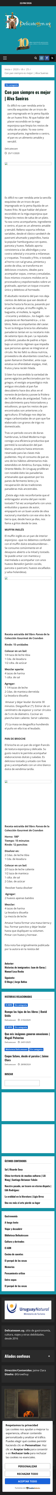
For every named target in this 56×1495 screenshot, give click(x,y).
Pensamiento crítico (15, 1273)
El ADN (9, 1005)
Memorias (9, 1267)
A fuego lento (11, 1222)
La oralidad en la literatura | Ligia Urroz (24, 1196)
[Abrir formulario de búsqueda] (36, 58)
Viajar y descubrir (13, 1229)
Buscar (9, 1074)
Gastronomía (11, 1216)
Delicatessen (11, 148)
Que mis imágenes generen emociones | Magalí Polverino (27, 1036)
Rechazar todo (27, 1474)
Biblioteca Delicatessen (17, 1049)
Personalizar (27, 1466)
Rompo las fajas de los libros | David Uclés (26, 1014)
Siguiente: (16, 980)
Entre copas (10, 1280)
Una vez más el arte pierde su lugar (22, 1203)
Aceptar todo (27, 1481)
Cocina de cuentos (14, 1254)
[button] (5, 58)
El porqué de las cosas (16, 1260)
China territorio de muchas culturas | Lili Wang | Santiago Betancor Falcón (25, 1178)
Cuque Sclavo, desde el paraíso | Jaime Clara (26, 1058)
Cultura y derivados (14, 1241)
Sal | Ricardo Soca (14, 1169)
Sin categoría (12, 85)
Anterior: (25, 967)
